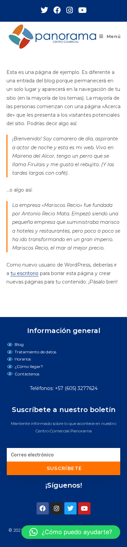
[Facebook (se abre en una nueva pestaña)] (60, 10)
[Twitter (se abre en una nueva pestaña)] (47, 10)
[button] (70, 532)
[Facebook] (43, 508)
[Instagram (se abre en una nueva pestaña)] (72, 10)
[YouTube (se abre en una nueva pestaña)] (82, 10)
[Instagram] (56, 508)
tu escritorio (24, 273)
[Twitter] (70, 508)
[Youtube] (84, 508)
